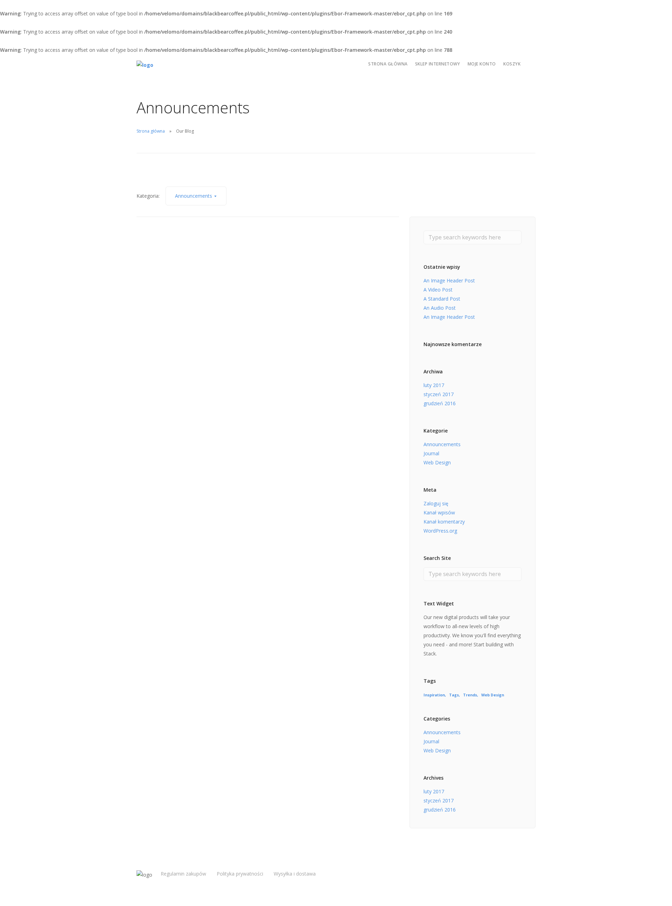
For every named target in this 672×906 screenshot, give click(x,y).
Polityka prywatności (240, 873)
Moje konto (482, 64)
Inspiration (434, 695)
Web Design (437, 462)
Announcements (442, 444)
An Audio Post (440, 307)
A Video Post (438, 289)
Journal (431, 453)
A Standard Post (442, 298)
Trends (470, 695)
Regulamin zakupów (183, 873)
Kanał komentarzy (444, 521)
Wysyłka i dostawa (295, 873)
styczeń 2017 (439, 394)
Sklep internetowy (437, 64)
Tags (454, 695)
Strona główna (388, 64)
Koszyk (511, 64)
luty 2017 (434, 385)
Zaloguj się (436, 503)
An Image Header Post (449, 280)
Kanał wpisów (439, 512)
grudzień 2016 (440, 403)
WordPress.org (440, 530)
